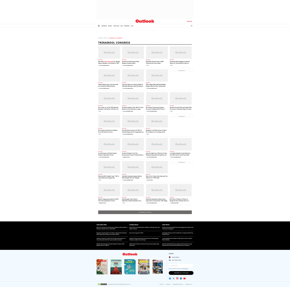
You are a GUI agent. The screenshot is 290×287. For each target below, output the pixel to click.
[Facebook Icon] (170, 278)
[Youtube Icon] (184, 278)
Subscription (175, 257)
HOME (99, 38)
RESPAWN (126, 25)
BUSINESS (104, 25)
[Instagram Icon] (177, 278)
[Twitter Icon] (173, 278)
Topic (105, 38)
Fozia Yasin (150, 180)
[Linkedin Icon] (181, 278)
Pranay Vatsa (126, 157)
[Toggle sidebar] (99, 26)
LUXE (132, 25)
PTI (148, 65)
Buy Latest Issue (176, 260)
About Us (162, 284)
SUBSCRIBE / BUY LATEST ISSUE (181, 272)
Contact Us (168, 284)
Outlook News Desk (104, 65)
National (100, 59)
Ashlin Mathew (174, 203)
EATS (121, 25)
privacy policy (185, 268)
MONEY (110, 25)
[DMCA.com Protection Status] (102, 284)
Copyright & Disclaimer (177, 284)
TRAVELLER (116, 25)
